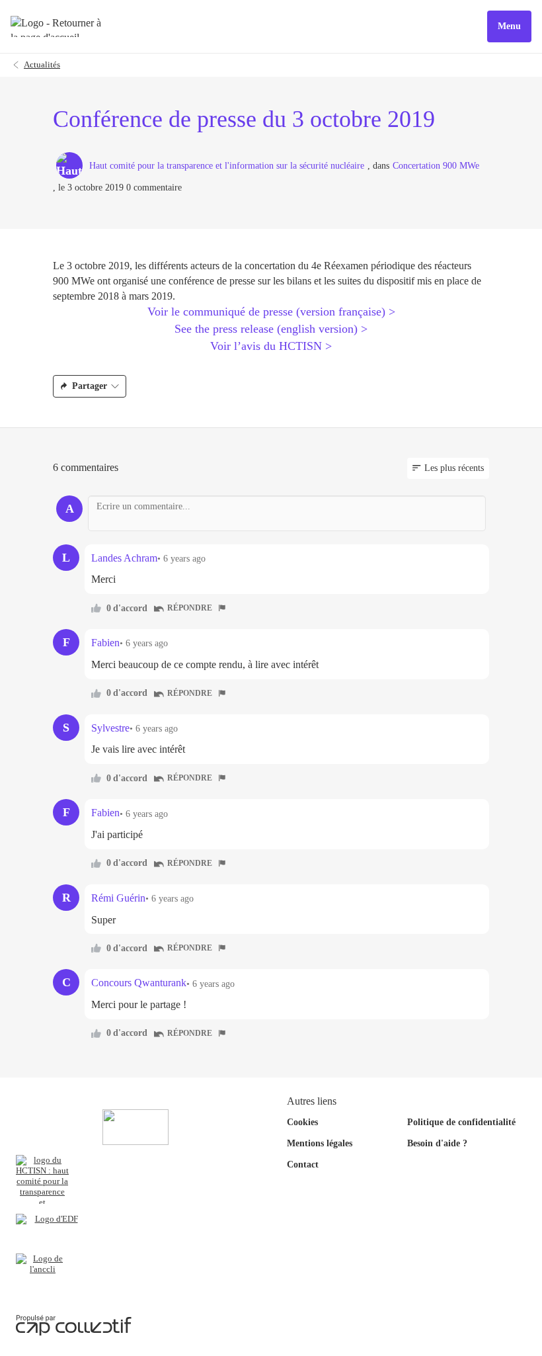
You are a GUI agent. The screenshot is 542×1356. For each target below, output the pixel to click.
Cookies (302, 1122)
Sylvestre (110, 728)
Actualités (42, 64)
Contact (303, 1164)
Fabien (105, 642)
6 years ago (184, 558)
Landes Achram (124, 558)
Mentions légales (319, 1143)
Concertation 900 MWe (436, 166)
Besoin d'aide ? (437, 1143)
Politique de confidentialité (461, 1122)
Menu (509, 26)
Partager (89, 386)
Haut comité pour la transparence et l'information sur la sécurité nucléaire (226, 166)
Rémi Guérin (118, 898)
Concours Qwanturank (138, 982)
